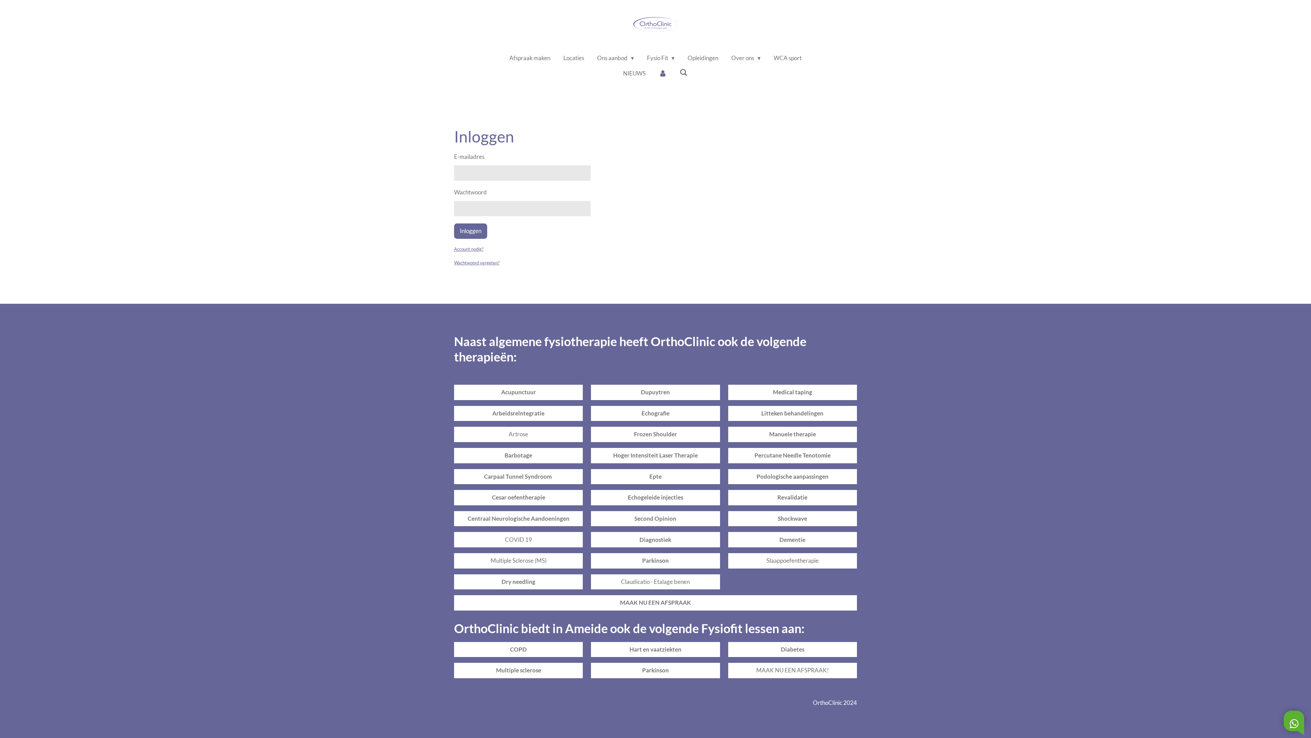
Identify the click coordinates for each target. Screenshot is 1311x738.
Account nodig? (468, 249)
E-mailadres (469, 156)
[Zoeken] (684, 72)
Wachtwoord (470, 192)
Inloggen (470, 230)
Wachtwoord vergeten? (476, 262)
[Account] (663, 73)
